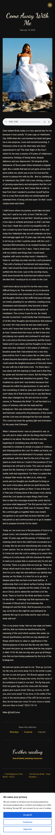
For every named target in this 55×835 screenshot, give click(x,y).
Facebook (28, 732)
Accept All (27, 815)
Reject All (27, 829)
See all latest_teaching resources (27, 758)
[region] (27, 814)
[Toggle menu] (50, 5)
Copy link (41, 732)
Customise (27, 822)
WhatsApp (14, 732)
